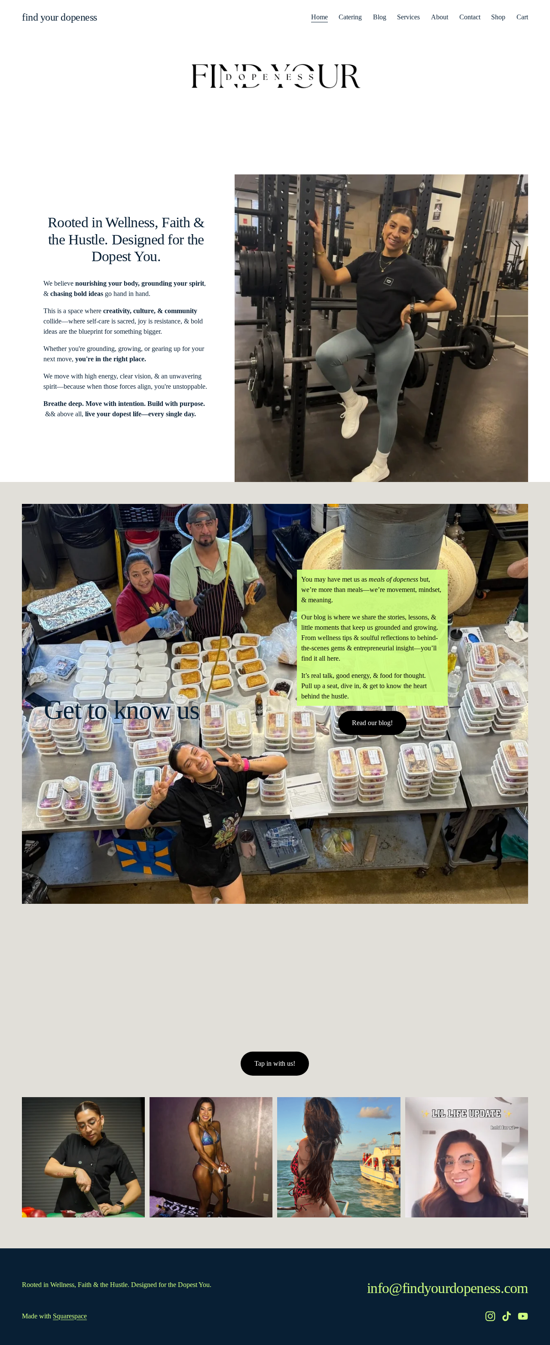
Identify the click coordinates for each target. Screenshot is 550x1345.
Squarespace (70, 1316)
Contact (469, 17)
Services (408, 17)
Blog (379, 17)
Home (319, 17)
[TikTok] (506, 1316)
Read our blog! (372, 722)
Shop (498, 17)
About (439, 17)
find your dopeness (59, 17)
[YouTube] (523, 1316)
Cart (522, 17)
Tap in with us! (274, 1063)
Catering (350, 17)
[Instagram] (490, 1316)
